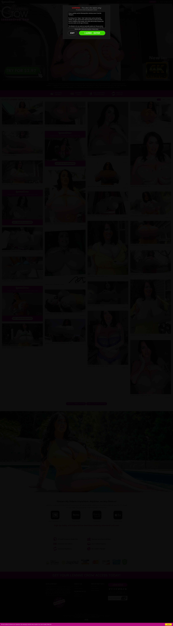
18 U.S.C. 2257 (78, 29)
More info (49, 624)
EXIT (72, 33)
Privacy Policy (95, 29)
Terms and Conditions (86, 29)
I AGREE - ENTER (92, 33)
